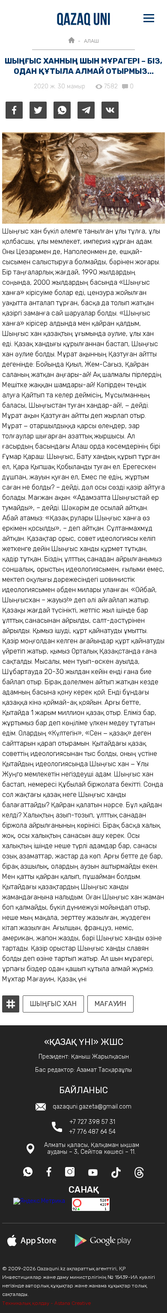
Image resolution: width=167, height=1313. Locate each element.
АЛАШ (91, 41)
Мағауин (110, 1004)
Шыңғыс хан (53, 1004)
